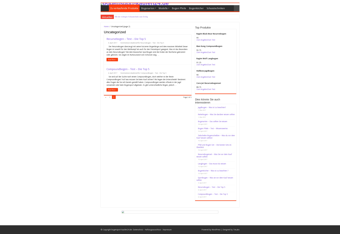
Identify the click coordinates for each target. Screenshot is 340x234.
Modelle (163, 8)
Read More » (112, 60)
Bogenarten (147, 8)
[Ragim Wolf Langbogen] (207, 56)
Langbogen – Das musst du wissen (212, 164)
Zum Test (211, 40)
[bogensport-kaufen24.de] (170, 4)
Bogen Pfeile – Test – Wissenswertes (213, 128)
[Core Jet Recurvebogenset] (208, 81)
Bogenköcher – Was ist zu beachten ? (213, 171)
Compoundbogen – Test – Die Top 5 (128, 69)
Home (106, 26)
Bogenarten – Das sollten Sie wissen (212, 121)
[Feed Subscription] (191, 32)
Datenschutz (138, 230)
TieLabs (236, 230)
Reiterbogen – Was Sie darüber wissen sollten (216, 114)
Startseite (105, 8)
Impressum (167, 230)
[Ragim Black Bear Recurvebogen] (210, 31)
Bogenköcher (196, 8)
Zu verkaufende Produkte (124, 8)
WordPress (216, 230)
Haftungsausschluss (153, 230)
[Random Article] (236, 8)
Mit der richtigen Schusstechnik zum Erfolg (131, 17)
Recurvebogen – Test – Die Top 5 (126, 39)
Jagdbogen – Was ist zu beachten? (212, 107)
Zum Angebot (202, 40)
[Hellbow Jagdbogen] (205, 69)
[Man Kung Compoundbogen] (209, 44)
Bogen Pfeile (179, 8)
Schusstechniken (216, 8)
